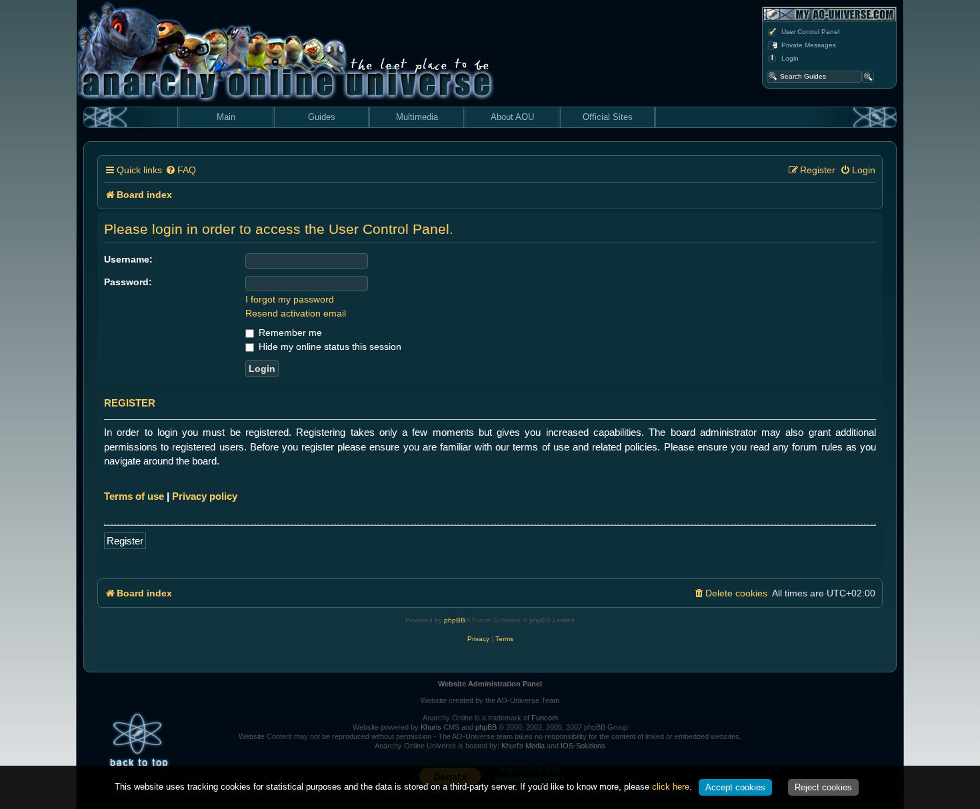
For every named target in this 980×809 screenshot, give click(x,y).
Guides (321, 117)
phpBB (454, 620)
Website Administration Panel (490, 684)
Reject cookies (823, 787)
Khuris (431, 727)
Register (125, 540)
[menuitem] (180, 170)
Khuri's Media (523, 746)
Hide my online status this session (328, 346)
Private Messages (808, 45)
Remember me (289, 332)
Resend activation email (295, 313)
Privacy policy (204, 496)
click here (670, 787)
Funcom (544, 718)
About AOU (512, 117)
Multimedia (417, 117)
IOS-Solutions (583, 746)
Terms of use (134, 496)
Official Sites (608, 117)
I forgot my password (289, 299)
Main (226, 117)
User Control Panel (810, 31)
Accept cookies (735, 787)
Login (790, 58)
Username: (128, 259)
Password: (128, 282)
